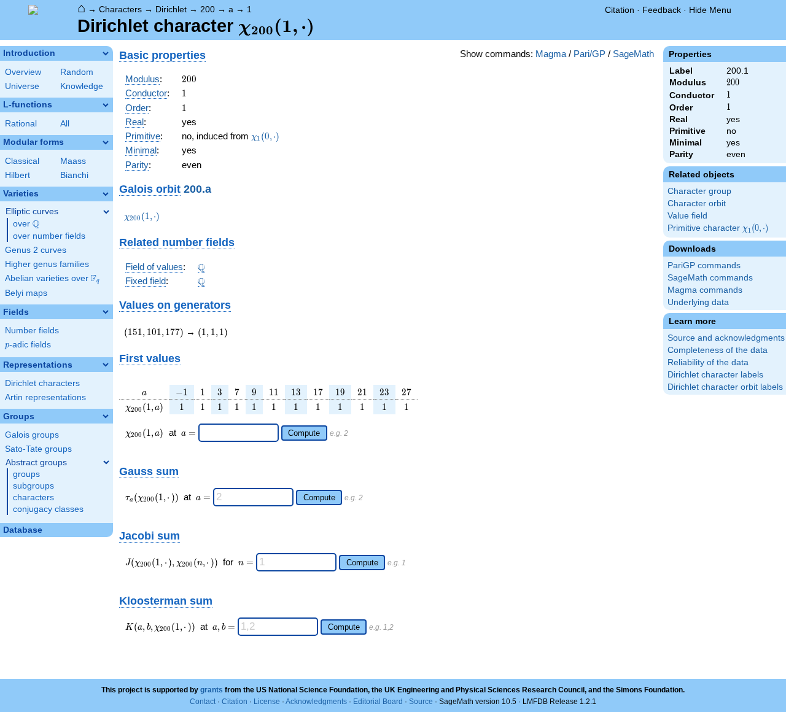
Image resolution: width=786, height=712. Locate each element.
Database (22, 530)
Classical (22, 161)
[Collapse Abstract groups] (106, 462)
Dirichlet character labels (715, 374)
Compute (304, 433)
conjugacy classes (48, 509)
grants (211, 690)
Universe (22, 86)
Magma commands (704, 290)
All (64, 123)
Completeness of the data (717, 350)
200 (207, 9)
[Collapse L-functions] (106, 105)
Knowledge (81, 86)
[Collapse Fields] (106, 312)
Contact (203, 701)
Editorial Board (378, 701)
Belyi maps (26, 293)
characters (33, 497)
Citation (619, 10)
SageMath (633, 53)
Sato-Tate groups (38, 449)
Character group (699, 191)
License (267, 701)
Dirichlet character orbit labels (725, 387)
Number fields (32, 330)
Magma (550, 53)
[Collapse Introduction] (106, 53)
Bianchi (74, 175)
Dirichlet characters (42, 383)
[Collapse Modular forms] (106, 142)
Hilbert (17, 175)
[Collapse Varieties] (106, 194)
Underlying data (698, 302)
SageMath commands (710, 277)
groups (26, 474)
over (26, 224)
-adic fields (28, 344)
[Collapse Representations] (106, 365)
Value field (687, 215)
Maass (73, 161)
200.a (197, 188)
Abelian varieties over (52, 279)
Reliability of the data (708, 362)
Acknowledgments (316, 701)
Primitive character (718, 228)
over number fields (49, 236)
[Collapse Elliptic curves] (106, 212)
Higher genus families (47, 264)
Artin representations (45, 397)
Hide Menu (710, 10)
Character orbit (696, 203)
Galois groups (32, 434)
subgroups (33, 485)
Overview (23, 72)
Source (421, 701)
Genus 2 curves (35, 250)
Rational (21, 123)
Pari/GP (589, 53)
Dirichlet (171, 9)
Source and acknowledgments (726, 337)
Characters (120, 9)
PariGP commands (704, 265)
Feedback (661, 10)
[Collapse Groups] (106, 416)
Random (76, 72)
